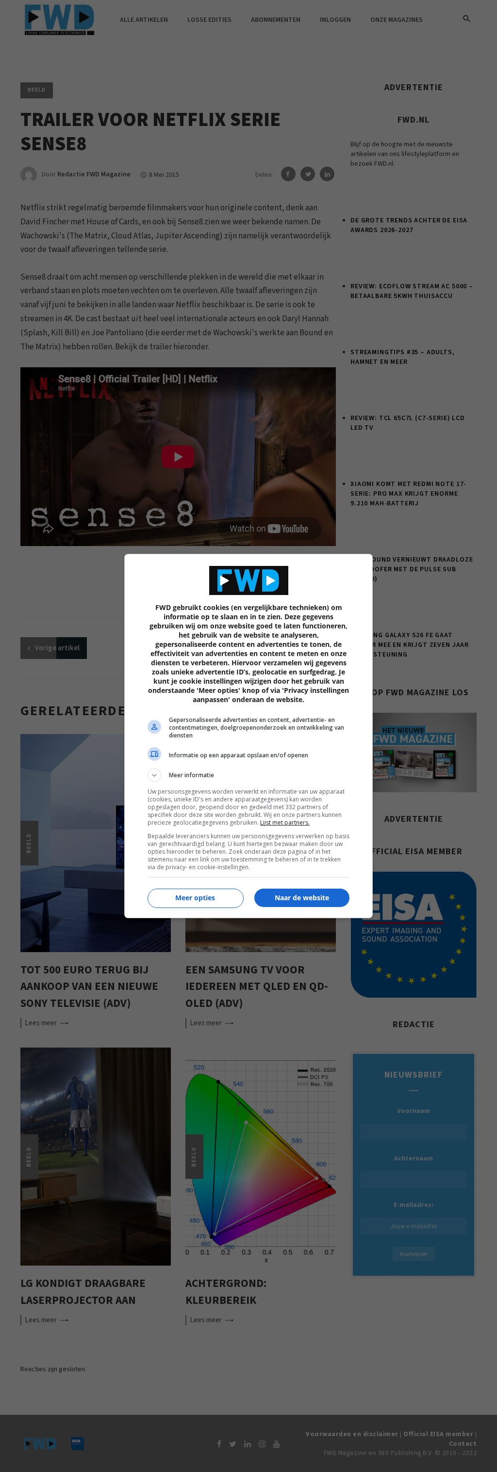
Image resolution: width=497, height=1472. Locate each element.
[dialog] (248, 736)
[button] (248, 775)
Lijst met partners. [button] (285, 822)
